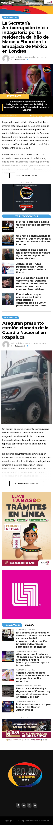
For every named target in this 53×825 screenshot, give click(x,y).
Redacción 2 (20, 60)
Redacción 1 (20, 346)
